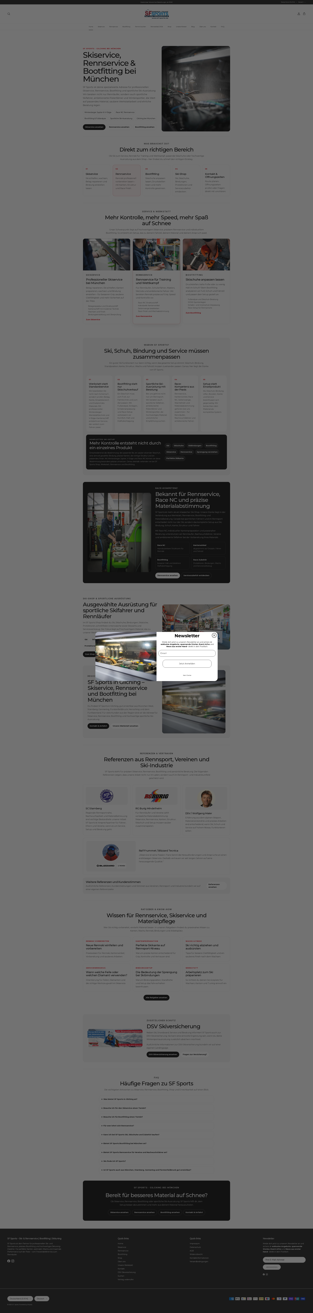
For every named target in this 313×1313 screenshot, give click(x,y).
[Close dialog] (214, 635)
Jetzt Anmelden (187, 663)
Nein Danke (187, 675)
